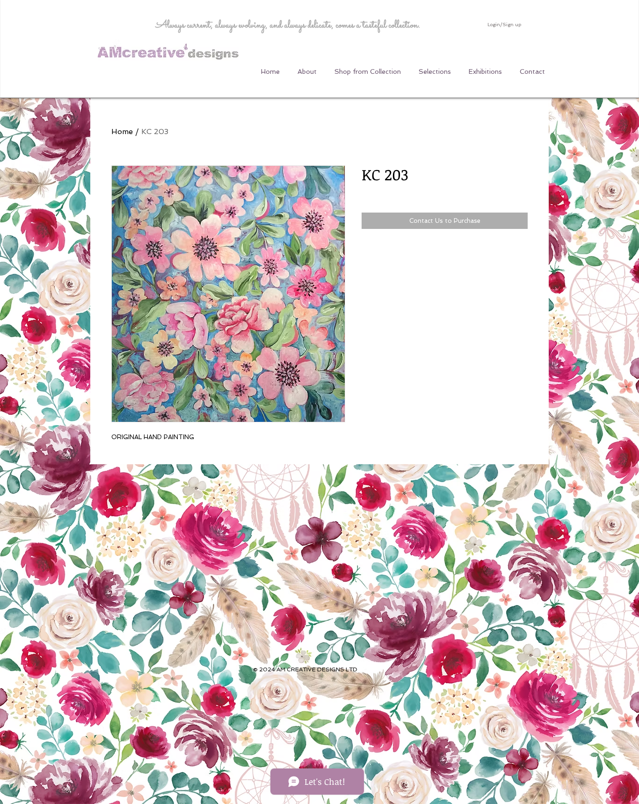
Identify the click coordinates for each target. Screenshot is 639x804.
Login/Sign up (504, 24)
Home (122, 131)
